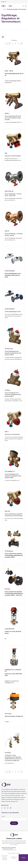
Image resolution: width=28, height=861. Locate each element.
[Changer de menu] (26, 6)
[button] (6, 43)
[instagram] (7, 808)
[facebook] (10, 808)
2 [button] (12, 43)
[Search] (23, 6)
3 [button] (15, 43)
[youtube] (4, 808)
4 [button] (18, 43)
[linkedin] (2, 808)
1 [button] (9, 43)
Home (4, 9)
